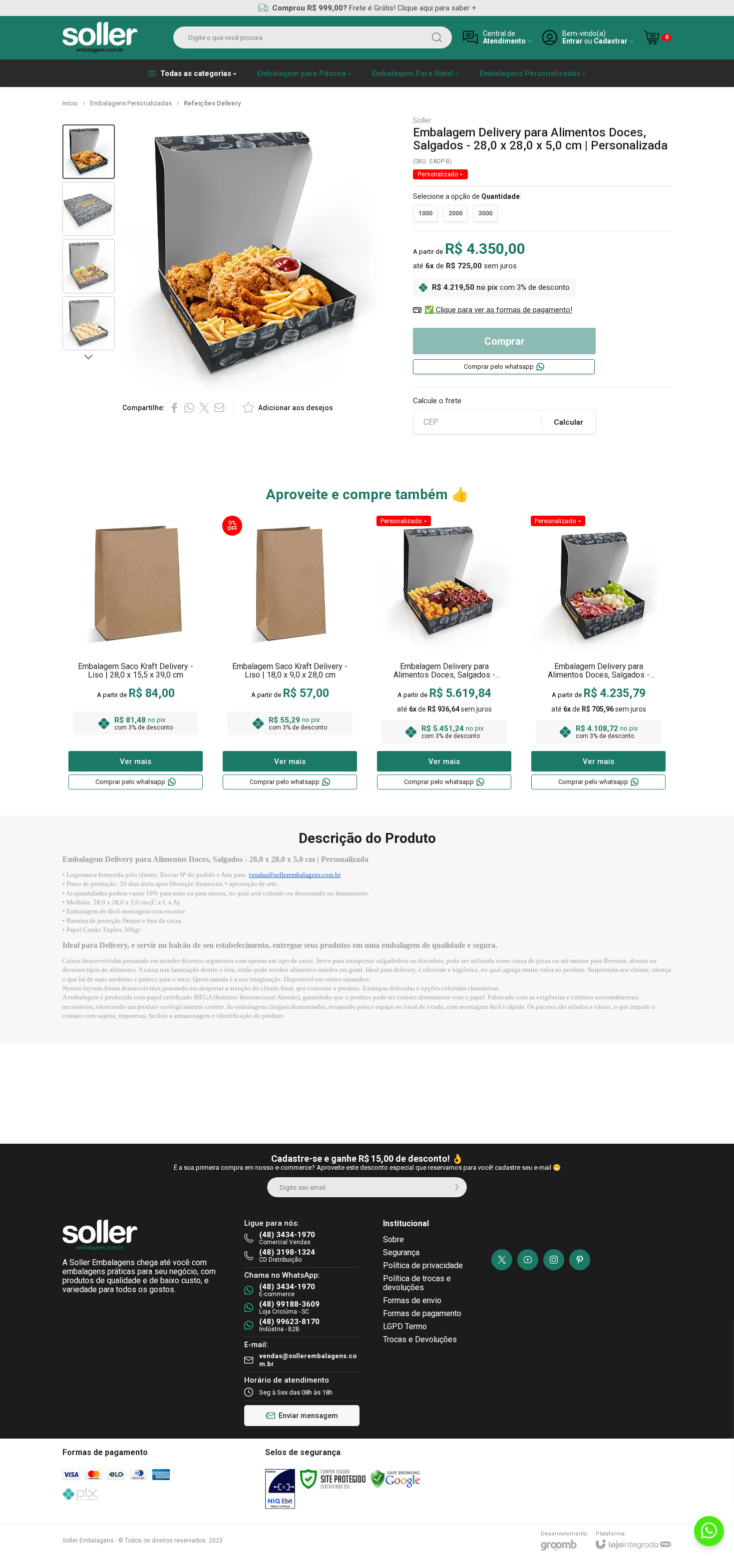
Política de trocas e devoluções (417, 1283)
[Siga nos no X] (501, 1259)
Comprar (504, 341)
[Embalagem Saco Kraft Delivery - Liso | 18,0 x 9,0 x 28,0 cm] (290, 653)
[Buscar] (436, 37)
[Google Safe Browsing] (395, 1478)
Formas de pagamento (422, 1313)
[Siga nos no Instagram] (553, 1259)
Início (70, 103)
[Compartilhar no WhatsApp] (189, 408)
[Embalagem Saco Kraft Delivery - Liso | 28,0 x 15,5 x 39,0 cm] (135, 653)
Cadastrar (611, 41)
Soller (422, 120)
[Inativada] (280, 1489)
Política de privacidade (423, 1265)
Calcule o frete (437, 401)
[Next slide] (89, 356)
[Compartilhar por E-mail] (219, 408)
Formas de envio (412, 1300)
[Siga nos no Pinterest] (579, 1259)
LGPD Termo (405, 1326)
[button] (88, 151)
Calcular (568, 422)
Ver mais (135, 761)
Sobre (393, 1239)
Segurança (401, 1252)
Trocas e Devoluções (420, 1339)
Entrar (572, 41)
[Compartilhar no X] (204, 408)
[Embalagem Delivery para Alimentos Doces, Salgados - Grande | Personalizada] (444, 653)
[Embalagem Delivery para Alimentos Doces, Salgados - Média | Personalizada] (598, 653)
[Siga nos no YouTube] (527, 1259)
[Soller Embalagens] (100, 37)
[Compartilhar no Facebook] (174, 408)
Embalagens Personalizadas (131, 103)
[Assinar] (457, 1187)
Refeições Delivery (212, 103)
